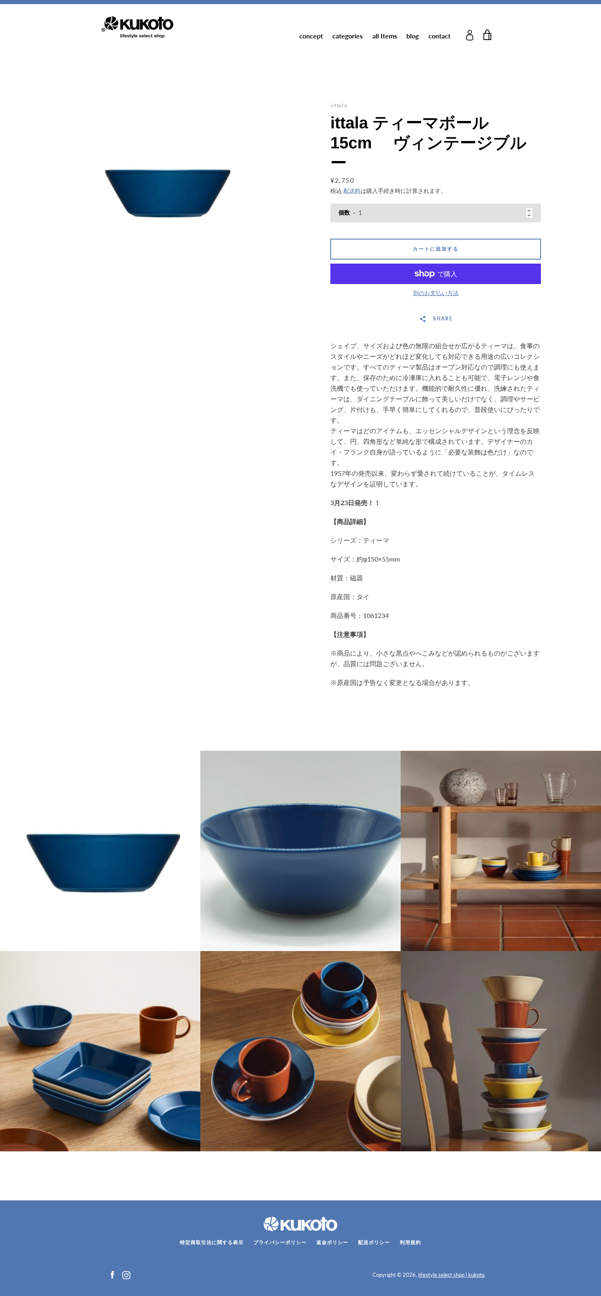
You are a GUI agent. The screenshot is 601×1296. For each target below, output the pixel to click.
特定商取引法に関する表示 (212, 1242)
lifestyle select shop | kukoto (451, 1274)
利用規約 (410, 1242)
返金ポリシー (332, 1242)
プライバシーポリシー (280, 1242)
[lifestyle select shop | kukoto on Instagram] (126, 1274)
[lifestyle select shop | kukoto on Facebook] (112, 1274)
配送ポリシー (374, 1242)
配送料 (352, 190)
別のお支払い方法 (436, 292)
